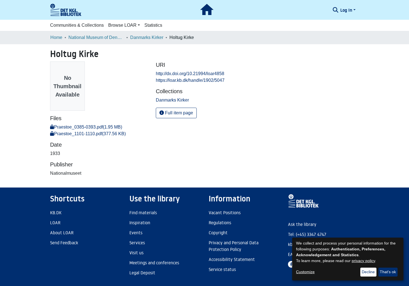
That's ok (388, 272)
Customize (305, 272)
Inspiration (139, 222)
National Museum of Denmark (96, 37)
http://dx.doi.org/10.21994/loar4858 (190, 73)
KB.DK (55, 212)
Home (56, 37)
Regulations (220, 222)
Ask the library (302, 224)
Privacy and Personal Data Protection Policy (233, 246)
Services (137, 242)
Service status (222, 269)
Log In (346, 10)
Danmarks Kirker (146, 37)
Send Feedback (64, 242)
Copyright (218, 232)
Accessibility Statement (232, 259)
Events (135, 232)
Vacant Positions (225, 212)
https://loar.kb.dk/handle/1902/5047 (190, 80)
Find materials (143, 212)
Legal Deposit (142, 272)
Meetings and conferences (154, 262)
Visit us (136, 252)
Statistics (153, 25)
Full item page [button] (178, 112)
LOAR (55, 222)
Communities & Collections (77, 25)
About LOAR (61, 232)
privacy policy (363, 260)
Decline (368, 272)
